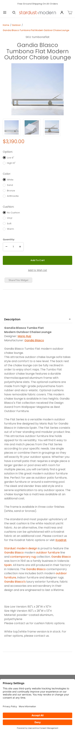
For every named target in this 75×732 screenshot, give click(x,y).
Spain (8, 565)
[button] (11, 127)
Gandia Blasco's (15, 582)
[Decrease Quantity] (6, 246)
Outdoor (16, 25)
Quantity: (9, 239)
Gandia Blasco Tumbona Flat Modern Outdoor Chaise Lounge (36, 30)
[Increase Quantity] (20, 246)
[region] (37, 127)
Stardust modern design (20, 548)
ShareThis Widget (18, 280)
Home (6, 25)
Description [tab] (12, 319)
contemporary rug (23, 557)
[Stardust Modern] (37, 12)
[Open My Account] (62, 13)
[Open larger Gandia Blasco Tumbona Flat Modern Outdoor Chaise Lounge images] (37, 89)
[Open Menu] (4, 13)
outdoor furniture (48, 553)
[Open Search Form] (14, 13)
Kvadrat (60, 540)
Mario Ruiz (24, 336)
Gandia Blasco (34, 340)
